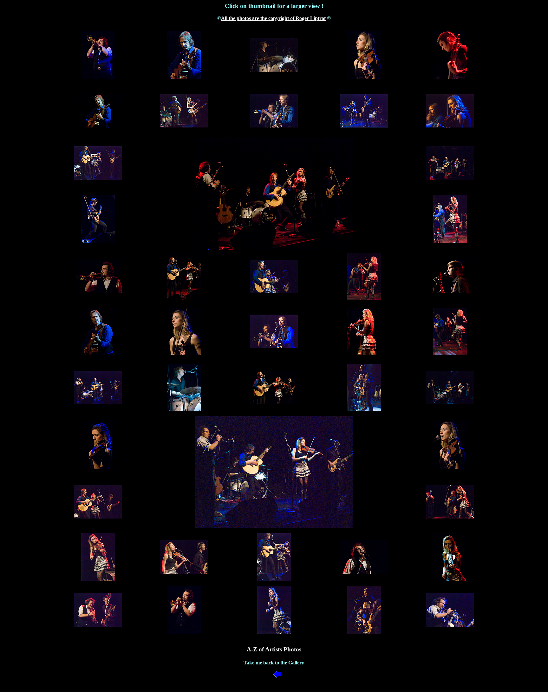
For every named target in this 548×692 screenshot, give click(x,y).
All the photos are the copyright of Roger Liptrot (273, 18)
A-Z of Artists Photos (274, 649)
